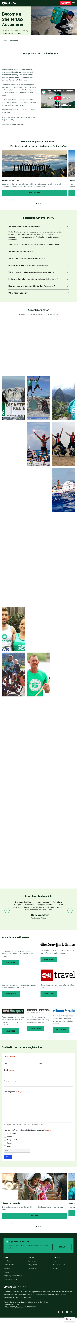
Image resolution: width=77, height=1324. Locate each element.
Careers (6, 1272)
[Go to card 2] (38, 203)
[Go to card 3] (40, 203)
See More (34, 1216)
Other (9, 1146)
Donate (55, 1268)
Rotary (9, 1143)
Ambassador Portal (10, 1279)
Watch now (11, 994)
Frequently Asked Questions (13, 1276)
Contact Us (32, 1261)
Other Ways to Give (59, 1265)
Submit (8, 1157)
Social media (11, 1133)
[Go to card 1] (36, 203)
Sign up (62, 1247)
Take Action (57, 1261)
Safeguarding (32, 1265)
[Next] (11, 200)
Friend (9, 1136)
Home (4, 40)
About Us (7, 1261)
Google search (12, 1140)
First (5, 1064)
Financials (7, 1268)
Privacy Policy (32, 1268)
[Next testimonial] (70, 911)
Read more (10, 963)
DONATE (65, 3)
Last (40, 1064)
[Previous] (6, 200)
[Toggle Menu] (73, 3)
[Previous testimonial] (7, 911)
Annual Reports (9, 1265)
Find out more (34, 193)
